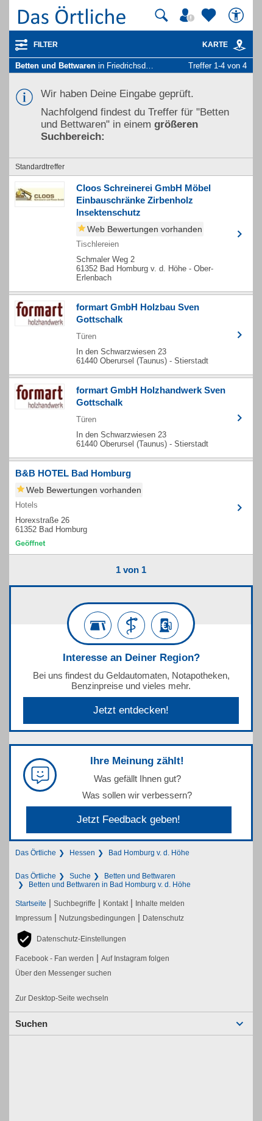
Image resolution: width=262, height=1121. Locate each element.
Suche (80, 876)
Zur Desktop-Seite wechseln (61, 998)
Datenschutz (163, 918)
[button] (70, 939)
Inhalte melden (160, 903)
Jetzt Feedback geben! (128, 819)
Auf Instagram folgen (135, 958)
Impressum (33, 918)
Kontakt (115, 903)
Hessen (82, 853)
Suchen (31, 1023)
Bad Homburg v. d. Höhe (148, 853)
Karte (215, 44)
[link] (239, 45)
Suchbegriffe (75, 903)
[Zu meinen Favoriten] (210, 15)
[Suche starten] (161, 15)
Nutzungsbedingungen (97, 918)
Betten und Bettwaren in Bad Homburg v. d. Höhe (110, 884)
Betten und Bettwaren (139, 876)
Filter (46, 44)
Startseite (30, 903)
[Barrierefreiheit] (237, 15)
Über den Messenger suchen (63, 973)
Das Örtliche (35, 853)
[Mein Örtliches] (189, 15)
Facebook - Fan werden (54, 958)
